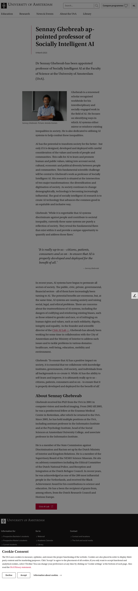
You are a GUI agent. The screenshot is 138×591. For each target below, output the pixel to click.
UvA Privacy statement (20, 567)
